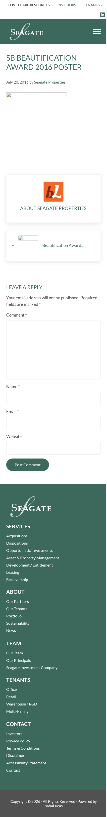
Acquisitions (17, 535)
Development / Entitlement (29, 565)
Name (13, 386)
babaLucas (54, 805)
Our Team (14, 652)
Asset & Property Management (32, 557)
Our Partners (17, 601)
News (11, 630)
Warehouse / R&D (21, 703)
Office (11, 689)
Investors (14, 733)
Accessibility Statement (26, 762)
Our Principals (18, 660)
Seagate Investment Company (31, 667)
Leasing (12, 572)
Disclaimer (15, 755)
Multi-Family (17, 711)
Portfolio (14, 615)
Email (12, 411)
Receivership (17, 579)
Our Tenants (16, 608)
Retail (11, 696)
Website (14, 436)
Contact (13, 770)
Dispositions (17, 543)
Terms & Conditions (23, 748)
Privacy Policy (18, 740)
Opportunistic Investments (29, 550)
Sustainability (18, 623)
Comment (16, 315)
